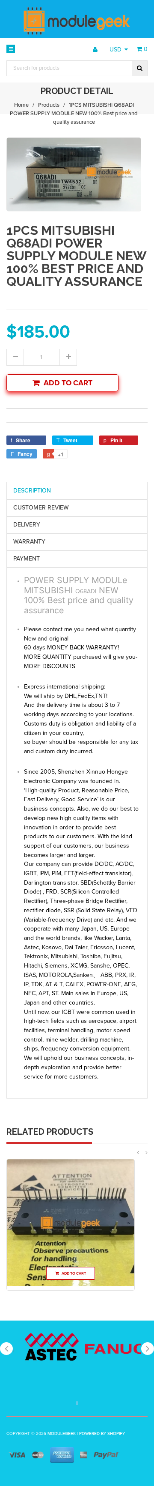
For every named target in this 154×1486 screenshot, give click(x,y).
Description (32, 490)
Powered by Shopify (102, 1433)
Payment (26, 558)
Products (48, 105)
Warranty (29, 541)
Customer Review (41, 507)
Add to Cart (68, 383)
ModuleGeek (61, 1433)
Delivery (26, 524)
